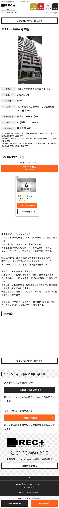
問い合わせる (27, 205)
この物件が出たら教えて (30, 390)
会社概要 (18, 484)
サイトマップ (39, 484)
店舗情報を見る (29, 465)
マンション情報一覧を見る (29, 20)
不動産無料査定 (29, 417)
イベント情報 (28, 484)
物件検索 (33, 8)
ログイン (48, 8)
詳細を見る (27, 211)
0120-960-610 (32, 453)
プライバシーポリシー (29, 488)
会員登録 (41, 8)
